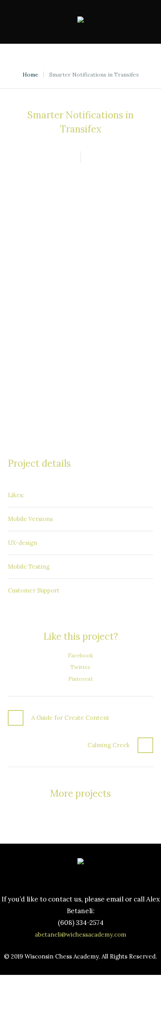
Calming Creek (109, 745)
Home (30, 74)
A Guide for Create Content (70, 717)
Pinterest (80, 678)
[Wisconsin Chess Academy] (80, 22)
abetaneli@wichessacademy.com (80, 934)
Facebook (80, 655)
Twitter (80, 667)
